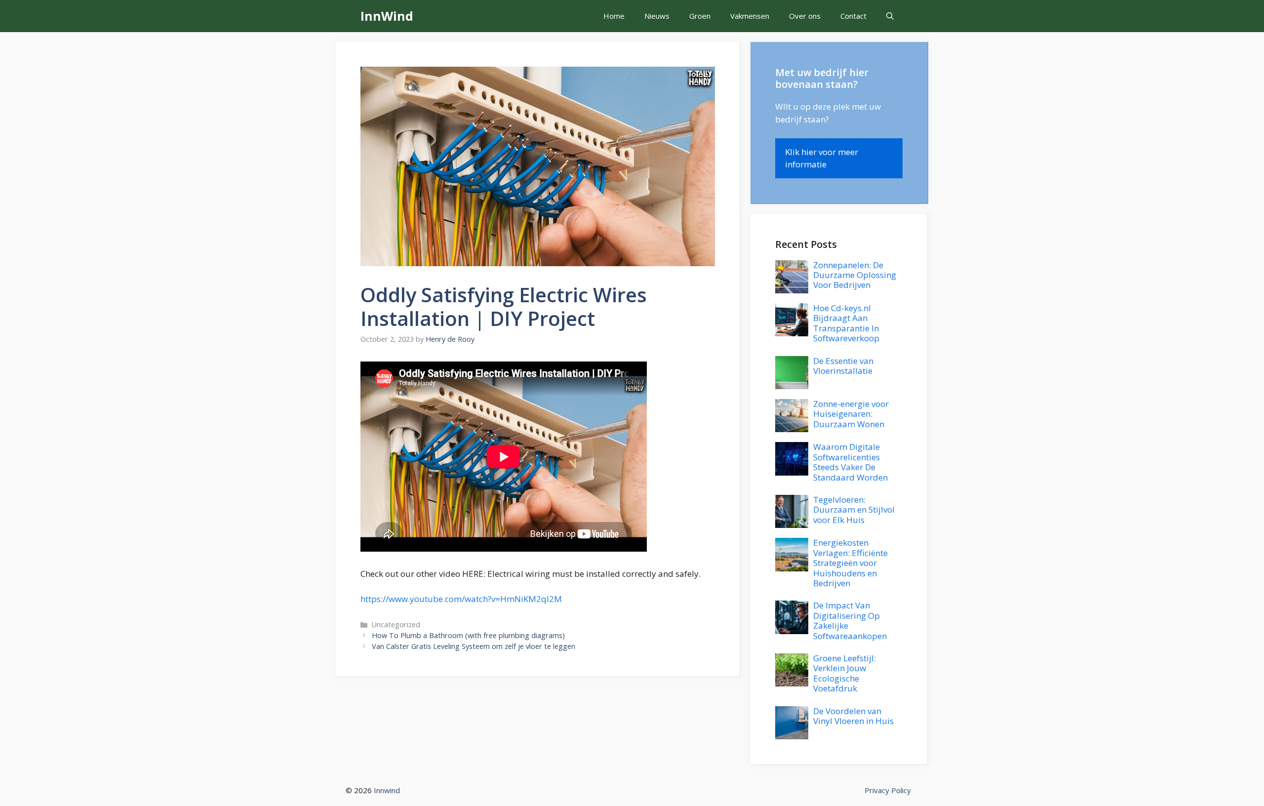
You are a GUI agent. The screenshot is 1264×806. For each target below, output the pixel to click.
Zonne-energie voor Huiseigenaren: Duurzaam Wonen (851, 414)
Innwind (387, 790)
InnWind (386, 15)
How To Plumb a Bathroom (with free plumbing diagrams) (468, 635)
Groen (700, 16)
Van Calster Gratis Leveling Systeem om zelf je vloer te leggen (473, 646)
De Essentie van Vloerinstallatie (843, 365)
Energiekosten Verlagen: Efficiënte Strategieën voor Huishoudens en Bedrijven (850, 563)
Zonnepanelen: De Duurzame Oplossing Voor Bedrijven (854, 275)
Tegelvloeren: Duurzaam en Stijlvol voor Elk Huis (854, 509)
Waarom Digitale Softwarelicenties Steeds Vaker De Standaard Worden (850, 462)
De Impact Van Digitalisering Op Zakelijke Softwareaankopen (850, 620)
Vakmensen (749, 16)
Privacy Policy (888, 790)
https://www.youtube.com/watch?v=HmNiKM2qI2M (461, 598)
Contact (853, 16)
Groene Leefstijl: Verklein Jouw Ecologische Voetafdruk (844, 673)
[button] (890, 16)
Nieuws (657, 16)
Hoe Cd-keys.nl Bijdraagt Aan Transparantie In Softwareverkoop (846, 323)
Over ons (805, 16)
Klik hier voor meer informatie (821, 158)
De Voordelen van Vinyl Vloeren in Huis (853, 715)
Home (614, 16)
